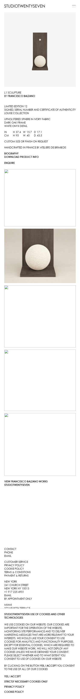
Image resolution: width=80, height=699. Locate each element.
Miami (8, 605)
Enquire (9, 163)
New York (10, 582)
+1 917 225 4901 (14, 592)
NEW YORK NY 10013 (16, 588)
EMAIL (8, 595)
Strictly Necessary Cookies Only (26, 682)
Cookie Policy (14, 692)
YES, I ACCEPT (12, 676)
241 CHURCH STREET (16, 585)
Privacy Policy (14, 687)
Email (8, 556)
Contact (10, 549)
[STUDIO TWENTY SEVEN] (24, 6)
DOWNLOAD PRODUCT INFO (21, 157)
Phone (8, 552)
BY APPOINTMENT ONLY (18, 599)
